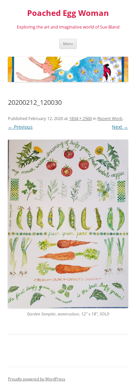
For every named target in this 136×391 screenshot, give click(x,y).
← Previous (20, 127)
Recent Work (109, 118)
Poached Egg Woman (68, 13)
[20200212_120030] (68, 224)
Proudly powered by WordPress (36, 379)
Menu (68, 43)
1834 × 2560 (80, 118)
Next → (120, 127)
